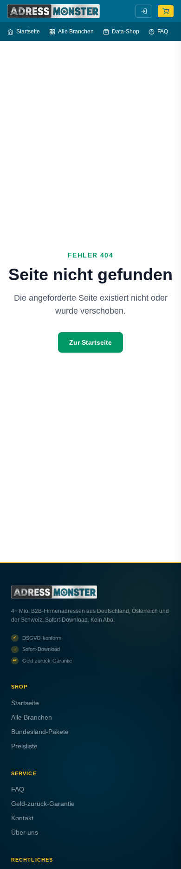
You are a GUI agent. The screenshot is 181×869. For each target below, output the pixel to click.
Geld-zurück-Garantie (43, 803)
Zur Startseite (90, 342)
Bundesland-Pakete (40, 731)
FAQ (162, 31)
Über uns (24, 832)
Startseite (28, 31)
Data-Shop (125, 31)
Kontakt (22, 818)
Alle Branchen (76, 31)
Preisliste (24, 746)
